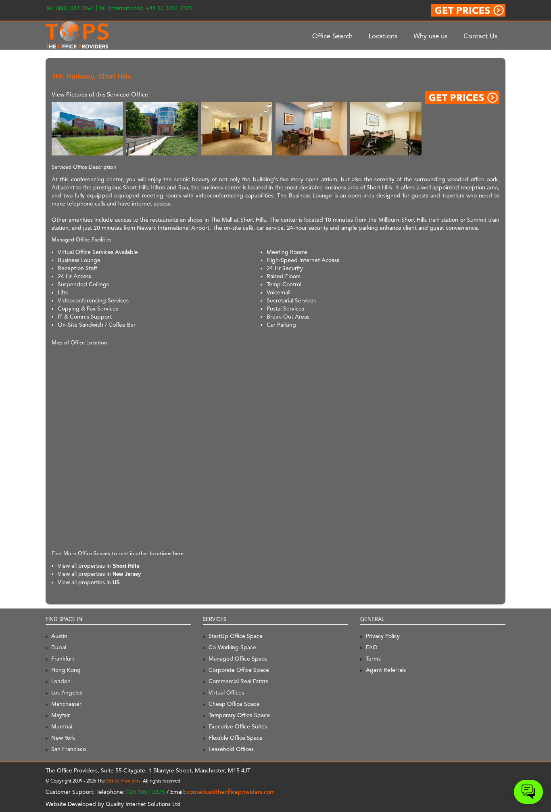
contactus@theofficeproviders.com (231, 792)
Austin (59, 636)
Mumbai (61, 726)
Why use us (430, 36)
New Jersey (127, 574)
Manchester (66, 704)
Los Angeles (66, 692)
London (61, 681)
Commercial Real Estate (239, 681)
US (116, 582)
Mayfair (60, 715)
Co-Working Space (232, 647)
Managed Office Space (238, 658)
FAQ (372, 647)
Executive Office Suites (238, 726)
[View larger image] (87, 128)
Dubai (58, 647)
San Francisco (68, 749)
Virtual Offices (226, 692)
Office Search (332, 36)
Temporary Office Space (239, 715)
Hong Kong (66, 670)
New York (63, 737)
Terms (373, 658)
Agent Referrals (386, 670)
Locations (383, 36)
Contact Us (480, 36)
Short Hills (126, 566)
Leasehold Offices (231, 749)
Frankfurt (62, 658)
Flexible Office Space (236, 737)
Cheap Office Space (234, 704)
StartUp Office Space (236, 636)
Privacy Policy (383, 636)
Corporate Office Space (239, 670)
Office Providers (123, 781)
